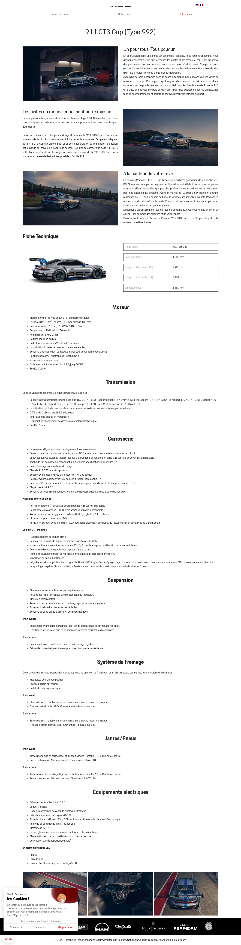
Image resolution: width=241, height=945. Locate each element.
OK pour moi (65, 927)
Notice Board (125, 14)
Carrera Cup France (59, 14)
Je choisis (40, 927)
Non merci (16, 927)
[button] (8, 939)
